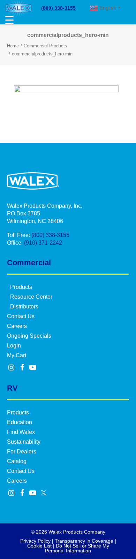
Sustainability (23, 442)
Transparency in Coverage (84, 541)
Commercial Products (45, 45)
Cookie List (39, 546)
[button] (11, 368)
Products (21, 287)
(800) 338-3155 (58, 8)
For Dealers (21, 451)
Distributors (24, 306)
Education (19, 422)
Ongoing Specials (29, 336)
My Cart (16, 355)
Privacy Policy (35, 541)
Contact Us (21, 316)
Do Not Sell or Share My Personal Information (77, 548)
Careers (17, 326)
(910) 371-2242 (43, 243)
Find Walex (21, 432)
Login (14, 346)
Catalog (17, 461)
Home (13, 45)
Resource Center (31, 297)
